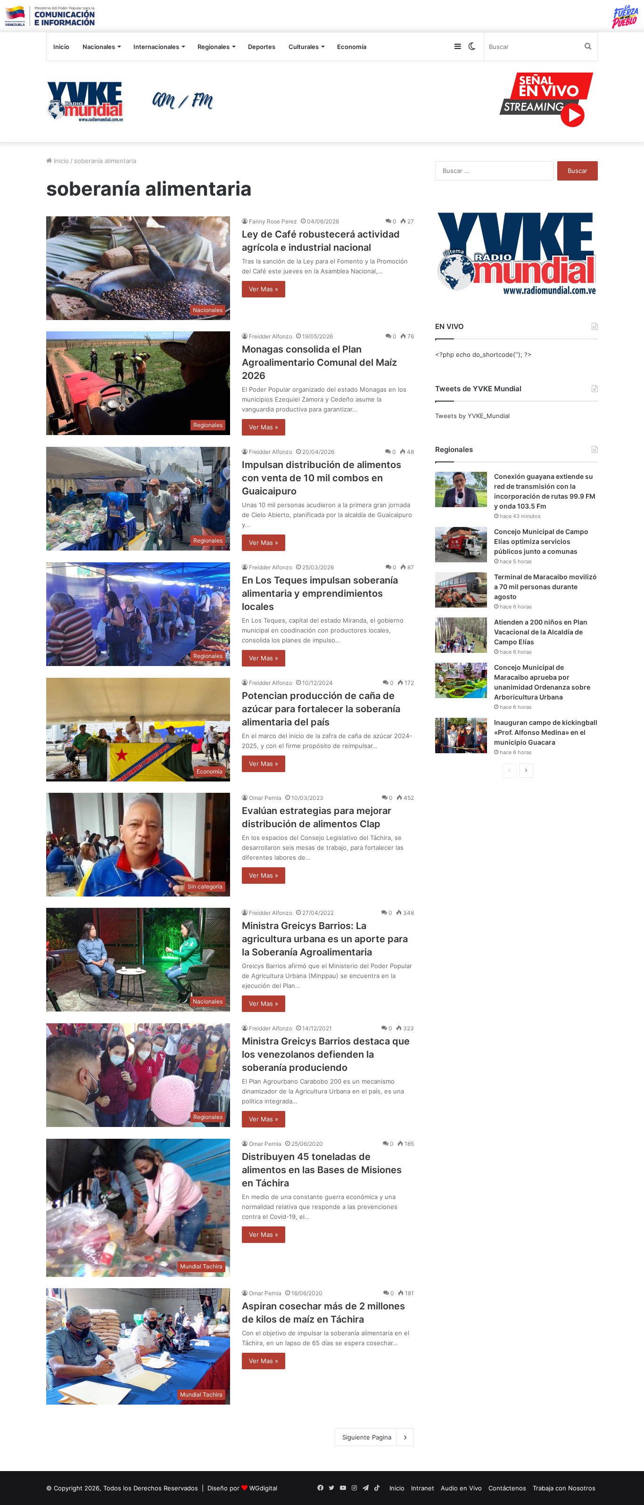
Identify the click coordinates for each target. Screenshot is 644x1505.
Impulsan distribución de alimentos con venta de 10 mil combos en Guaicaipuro (321, 478)
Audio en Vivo (461, 1488)
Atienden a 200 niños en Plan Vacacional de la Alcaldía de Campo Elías (540, 632)
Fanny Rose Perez (273, 221)
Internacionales (156, 46)
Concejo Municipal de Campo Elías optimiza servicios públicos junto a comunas (541, 541)
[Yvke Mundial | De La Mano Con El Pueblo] (133, 101)
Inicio (61, 46)
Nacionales (99, 46)
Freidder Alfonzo (270, 336)
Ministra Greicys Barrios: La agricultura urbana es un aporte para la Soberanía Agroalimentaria (325, 939)
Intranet (422, 1488)
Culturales (304, 46)
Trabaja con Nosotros (564, 1488)
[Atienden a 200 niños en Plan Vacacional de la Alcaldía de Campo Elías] (461, 635)
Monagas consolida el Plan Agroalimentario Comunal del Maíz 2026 (319, 362)
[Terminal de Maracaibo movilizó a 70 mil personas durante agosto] (461, 590)
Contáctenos (507, 1488)
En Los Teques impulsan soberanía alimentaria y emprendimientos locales (320, 593)
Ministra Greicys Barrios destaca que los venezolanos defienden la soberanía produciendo (326, 1054)
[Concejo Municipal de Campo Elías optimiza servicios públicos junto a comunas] (461, 544)
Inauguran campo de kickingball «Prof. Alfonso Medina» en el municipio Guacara (545, 732)
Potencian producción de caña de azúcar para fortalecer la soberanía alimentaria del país (321, 709)
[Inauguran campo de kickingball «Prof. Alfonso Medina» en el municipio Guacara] (461, 735)
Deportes (261, 46)
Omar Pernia (265, 797)
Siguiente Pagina (366, 1437)
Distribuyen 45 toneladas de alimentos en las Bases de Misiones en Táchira (322, 1170)
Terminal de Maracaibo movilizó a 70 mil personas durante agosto (545, 586)
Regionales (214, 46)
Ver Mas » (263, 289)
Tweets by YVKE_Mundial (472, 415)
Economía (351, 46)
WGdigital (263, 1488)
